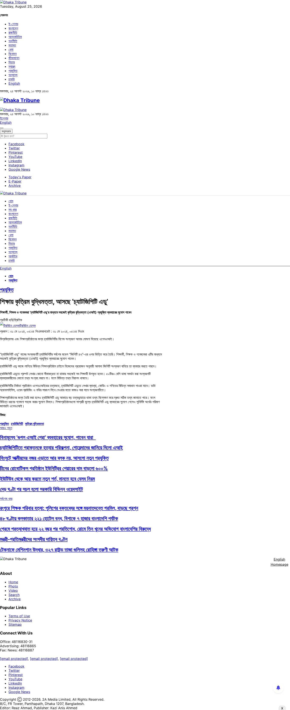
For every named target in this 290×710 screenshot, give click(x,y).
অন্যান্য (12, 75)
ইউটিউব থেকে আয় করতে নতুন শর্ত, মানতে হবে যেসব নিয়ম (47, 479)
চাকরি (11, 79)
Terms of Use (19, 616)
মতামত (12, 45)
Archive (14, 185)
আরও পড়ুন (6, 428)
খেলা (10, 49)
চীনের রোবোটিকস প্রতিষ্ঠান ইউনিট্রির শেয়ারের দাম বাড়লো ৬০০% (54, 468)
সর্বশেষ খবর (6, 498)
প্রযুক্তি (12, 71)
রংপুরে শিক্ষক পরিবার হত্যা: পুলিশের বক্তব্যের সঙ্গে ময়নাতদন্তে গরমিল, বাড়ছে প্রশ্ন (69, 508)
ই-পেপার (13, 24)
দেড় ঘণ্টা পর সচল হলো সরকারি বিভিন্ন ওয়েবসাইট (41, 489)
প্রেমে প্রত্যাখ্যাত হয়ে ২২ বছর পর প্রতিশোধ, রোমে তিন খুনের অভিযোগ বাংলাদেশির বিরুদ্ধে (75, 529)
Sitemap (15, 624)
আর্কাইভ (12, 256)
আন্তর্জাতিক (15, 37)
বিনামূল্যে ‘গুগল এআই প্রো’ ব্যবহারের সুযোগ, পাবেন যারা (48, 437)
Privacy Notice (20, 620)
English (14, 83)
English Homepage (279, 562)
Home (13, 582)
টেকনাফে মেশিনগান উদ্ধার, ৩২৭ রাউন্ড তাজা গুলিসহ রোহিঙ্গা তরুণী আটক (59, 550)
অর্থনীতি (12, 41)
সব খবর (12, 209)
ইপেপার (4, 118)
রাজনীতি (12, 32)
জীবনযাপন (13, 58)
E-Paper (14, 181)
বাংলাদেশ (13, 28)
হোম (10, 201)
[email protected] (14, 659)
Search (14, 595)
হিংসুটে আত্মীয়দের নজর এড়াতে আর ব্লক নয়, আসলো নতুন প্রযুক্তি (54, 458)
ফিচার (11, 62)
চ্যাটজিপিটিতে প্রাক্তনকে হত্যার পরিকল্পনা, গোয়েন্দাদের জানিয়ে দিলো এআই (61, 447)
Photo (13, 586)
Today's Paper (19, 177)
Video (13, 590)
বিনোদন (12, 54)
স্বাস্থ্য (11, 66)
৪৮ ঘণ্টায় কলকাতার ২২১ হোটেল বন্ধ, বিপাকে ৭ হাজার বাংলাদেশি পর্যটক (59, 518)
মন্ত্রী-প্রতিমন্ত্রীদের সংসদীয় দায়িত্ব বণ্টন (34, 539)
